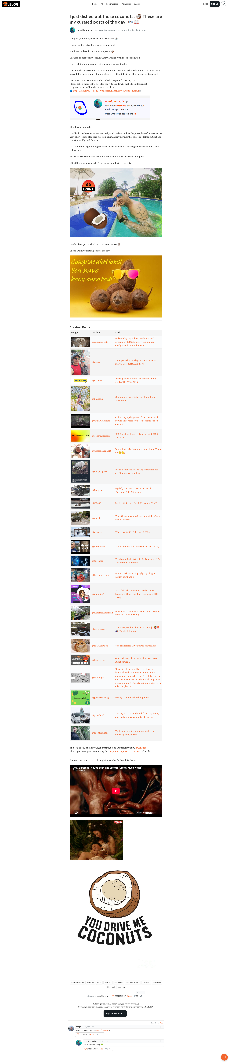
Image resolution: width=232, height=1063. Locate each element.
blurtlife (108, 982)
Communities (112, 3)
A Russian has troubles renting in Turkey (137, 546)
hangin (78, 1027)
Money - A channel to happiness (132, 697)
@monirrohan (100, 732)
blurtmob (111, 987)
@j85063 (96, 503)
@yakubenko (99, 715)
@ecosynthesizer (101, 435)
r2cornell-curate (133, 982)
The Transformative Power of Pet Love (135, 645)
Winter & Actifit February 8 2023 (132, 532)
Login (206, 4)
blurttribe (157, 982)
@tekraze (140, 747)
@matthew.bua (100, 645)
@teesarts (97, 560)
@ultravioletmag (101, 420)
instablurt (118, 982)
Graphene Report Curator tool (125, 751)
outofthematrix (84, 30)
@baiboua (97, 398)
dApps (137, 3)
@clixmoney (98, 546)
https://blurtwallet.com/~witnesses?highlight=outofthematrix (106, 90)
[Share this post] (142, 992)
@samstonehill (100, 341)
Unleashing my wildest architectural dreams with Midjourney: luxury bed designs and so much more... (134, 342)
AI (102, 3)
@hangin (97, 490)
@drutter (97, 380)
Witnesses (126, 3)
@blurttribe (98, 660)
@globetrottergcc (101, 697)
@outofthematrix (102, 1030)
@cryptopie (98, 677)
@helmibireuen (100, 575)
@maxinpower (100, 629)
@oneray (97, 362)
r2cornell (146, 982)
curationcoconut (77, 982)
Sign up (214, 4)
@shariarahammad (102, 612)
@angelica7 (98, 594)
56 (137, 996)
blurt (99, 982)
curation (90, 982)
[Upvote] (113, 996)
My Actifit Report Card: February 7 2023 (136, 503)
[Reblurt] (138, 992)
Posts (95, 3)
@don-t (96, 518)
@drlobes (97, 532)
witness (121, 987)
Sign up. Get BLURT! (115, 1013)
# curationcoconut (106, 30)
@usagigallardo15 (101, 450)
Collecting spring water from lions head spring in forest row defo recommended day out (136, 421)
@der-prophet (99, 471)
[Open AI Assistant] (224, 1057)
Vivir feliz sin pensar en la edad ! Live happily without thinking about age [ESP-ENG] (137, 594)
